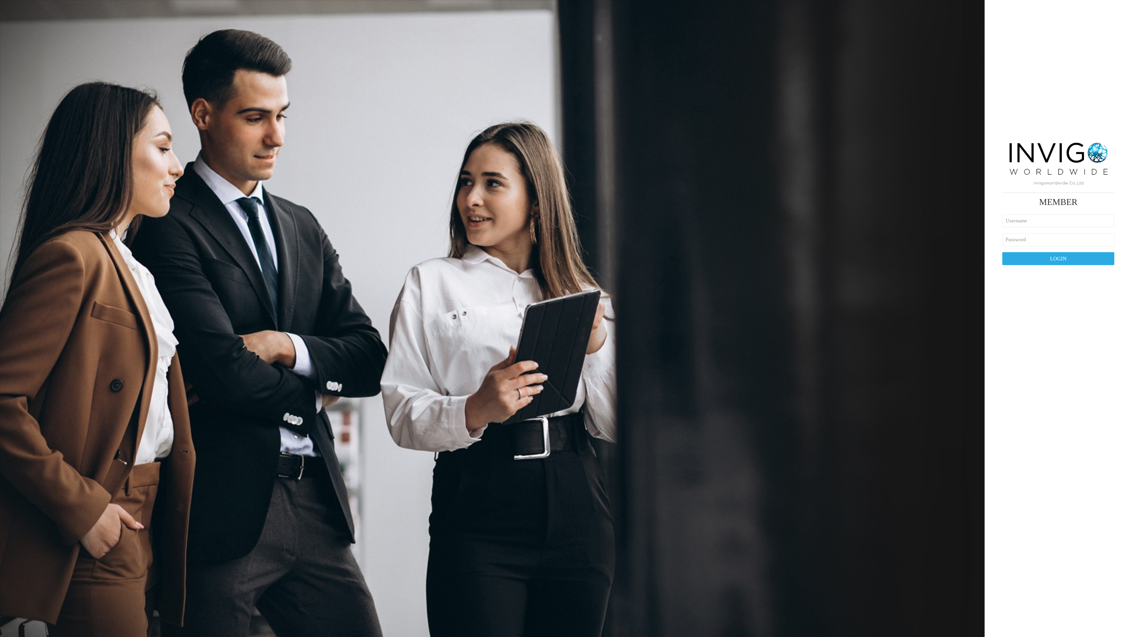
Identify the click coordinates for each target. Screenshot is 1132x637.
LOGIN (1058, 259)
